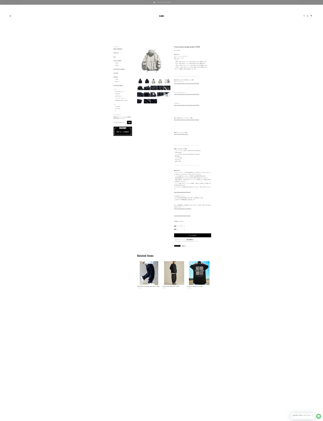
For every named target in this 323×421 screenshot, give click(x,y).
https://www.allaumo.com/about (182, 208)
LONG (116, 63)
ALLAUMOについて (119, 91)
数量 (175, 229)
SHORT (117, 65)
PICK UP (116, 53)
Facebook (117, 108)
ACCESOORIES (118, 85)
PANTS (116, 77)
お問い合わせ (118, 96)
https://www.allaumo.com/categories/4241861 (186, 105)
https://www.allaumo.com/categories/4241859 (186, 94)
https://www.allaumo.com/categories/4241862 (186, 119)
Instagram (117, 106)
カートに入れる (192, 235)
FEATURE (117, 93)
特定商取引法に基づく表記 (121, 100)
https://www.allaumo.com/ (181, 134)
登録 (129, 122)
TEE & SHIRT (118, 60)
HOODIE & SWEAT (119, 69)
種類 (175, 226)
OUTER (116, 73)
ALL (115, 57)
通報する (184, 245)
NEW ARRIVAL (118, 49)
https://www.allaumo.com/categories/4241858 (186, 83)
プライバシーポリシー (120, 98)
